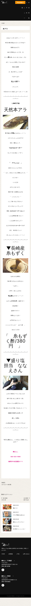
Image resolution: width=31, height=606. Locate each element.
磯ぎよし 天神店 (6, 576)
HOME (3, 554)
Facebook (3, 570)
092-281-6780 (6, 566)
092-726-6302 (6, 581)
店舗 (22, 5)
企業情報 (10, 554)
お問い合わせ (26, 554)
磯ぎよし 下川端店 (7, 560)
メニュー (24, 10)
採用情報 (28, 10)
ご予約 (26, 7)
